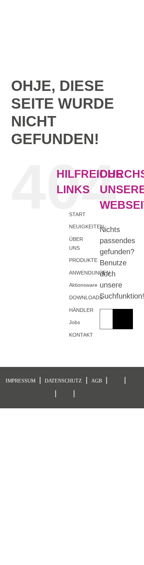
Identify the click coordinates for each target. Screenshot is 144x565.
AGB (96, 381)
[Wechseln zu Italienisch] (129, 6)
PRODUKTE (83, 260)
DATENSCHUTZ (63, 381)
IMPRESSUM (20, 381)
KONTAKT (81, 335)
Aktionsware (83, 285)
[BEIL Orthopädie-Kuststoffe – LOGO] (27, 20)
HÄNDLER (81, 310)
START (77, 214)
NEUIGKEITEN (86, 226)
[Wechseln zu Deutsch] (101, 6)
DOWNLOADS (86, 297)
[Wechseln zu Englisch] (115, 6)
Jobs (74, 322)
